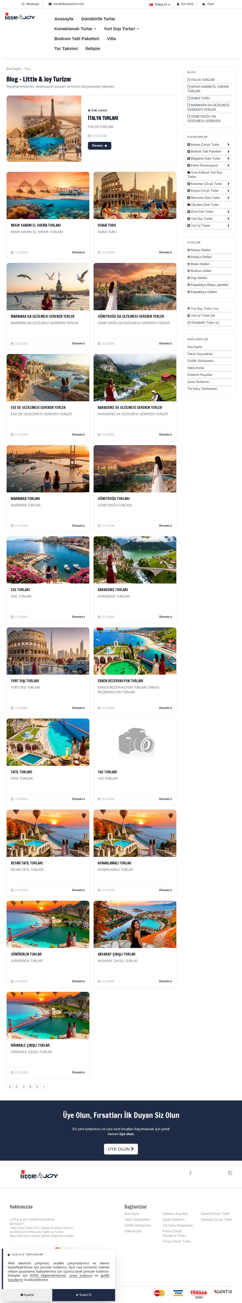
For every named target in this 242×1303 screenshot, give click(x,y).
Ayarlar (28, 1295)
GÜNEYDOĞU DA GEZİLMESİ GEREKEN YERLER (203, 121)
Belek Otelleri (199, 264)
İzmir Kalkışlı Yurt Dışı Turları (204, 175)
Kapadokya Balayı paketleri (209, 285)
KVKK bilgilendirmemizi (48, 1275)
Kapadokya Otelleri (203, 292)
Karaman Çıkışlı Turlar (206, 184)
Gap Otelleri (198, 278)
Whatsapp (32, 4)
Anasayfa (63, 19)
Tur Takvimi (66, 48)
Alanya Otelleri (200, 250)
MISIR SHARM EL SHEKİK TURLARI (208, 89)
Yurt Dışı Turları (201, 218)
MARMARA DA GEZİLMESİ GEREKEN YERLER (208, 107)
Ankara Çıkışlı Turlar (204, 144)
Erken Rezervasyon (204, 165)
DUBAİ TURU (200, 98)
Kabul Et (85, 1295)
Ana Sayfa (13, 69)
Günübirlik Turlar (98, 19)
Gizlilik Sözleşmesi (200, 361)
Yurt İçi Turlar (202, 315)
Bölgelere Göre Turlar (205, 158)
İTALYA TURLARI (103, 118)
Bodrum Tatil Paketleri (76, 38)
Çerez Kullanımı (198, 382)
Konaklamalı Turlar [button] (74, 28)
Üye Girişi (187, 4)
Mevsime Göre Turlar (205, 197)
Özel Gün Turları (202, 211)
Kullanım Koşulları (199, 375)
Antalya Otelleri (201, 257)
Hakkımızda (195, 368)
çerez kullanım (80, 1275)
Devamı (97, 145)
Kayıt (210, 4)
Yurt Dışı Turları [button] (120, 28)
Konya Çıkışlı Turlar (204, 190)
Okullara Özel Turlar (204, 205)
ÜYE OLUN (119, 1149)
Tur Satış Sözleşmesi (202, 388)
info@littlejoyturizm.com (68, 4)
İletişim (93, 48)
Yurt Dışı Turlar (204, 308)
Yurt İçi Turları (200, 225)
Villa (111, 38)
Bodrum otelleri (201, 271)
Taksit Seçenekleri (200, 354)
